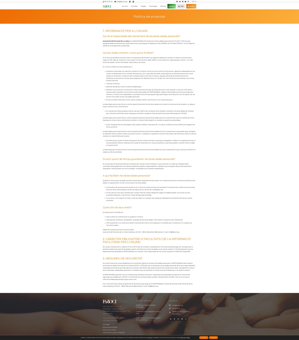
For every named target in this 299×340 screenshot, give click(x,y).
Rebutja (213, 337)
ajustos (150, 337)
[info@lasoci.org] (170, 305)
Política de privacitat (110, 327)
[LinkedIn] (182, 1)
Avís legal (106, 324)
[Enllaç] (130, 1)
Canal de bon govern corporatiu (114, 332)
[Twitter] (179, 1)
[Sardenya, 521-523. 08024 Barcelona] (170, 313)
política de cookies (185, 337)
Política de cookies (109, 330)
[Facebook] (177, 1)
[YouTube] (185, 1)
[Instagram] (188, 1)
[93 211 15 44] (170, 308)
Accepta (204, 337)
